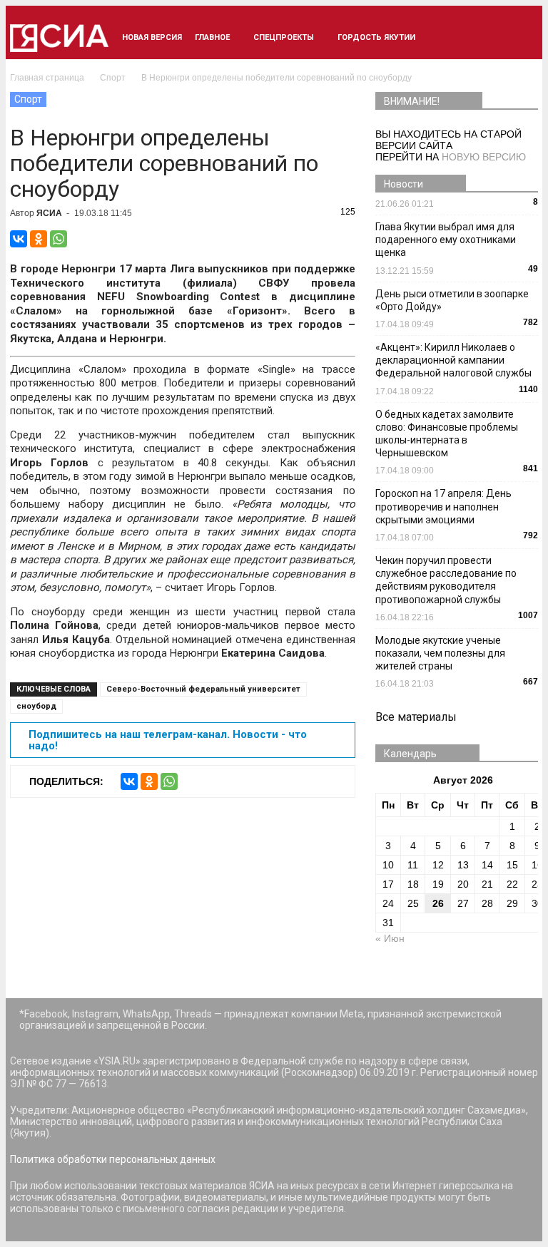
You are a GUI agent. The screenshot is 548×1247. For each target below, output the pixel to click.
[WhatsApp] (58, 238)
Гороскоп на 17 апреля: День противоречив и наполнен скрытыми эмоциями (443, 506)
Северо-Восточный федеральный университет (203, 689)
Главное (212, 37)
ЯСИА (49, 213)
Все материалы (416, 717)
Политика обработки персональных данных (112, 1159)
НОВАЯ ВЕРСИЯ (152, 37)
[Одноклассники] (38, 238)
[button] (521, 38)
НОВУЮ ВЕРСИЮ (484, 157)
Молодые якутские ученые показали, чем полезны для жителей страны (440, 653)
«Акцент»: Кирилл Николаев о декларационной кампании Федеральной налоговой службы (453, 360)
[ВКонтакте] (18, 238)
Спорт (28, 99)
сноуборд (36, 706)
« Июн (390, 938)
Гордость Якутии (376, 37)
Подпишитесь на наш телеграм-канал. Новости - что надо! (168, 740)
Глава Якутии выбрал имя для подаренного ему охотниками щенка (445, 239)
